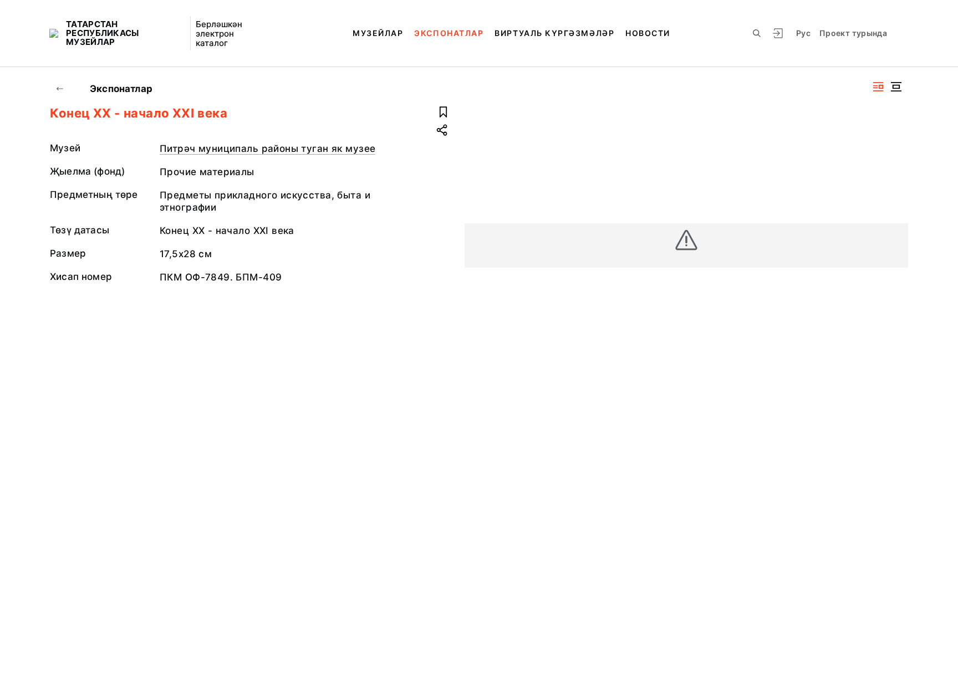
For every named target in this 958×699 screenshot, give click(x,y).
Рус (803, 33)
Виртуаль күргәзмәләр (554, 33)
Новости (647, 33)
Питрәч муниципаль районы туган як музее (267, 148)
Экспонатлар (448, 33)
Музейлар (378, 33)
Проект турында (853, 33)
